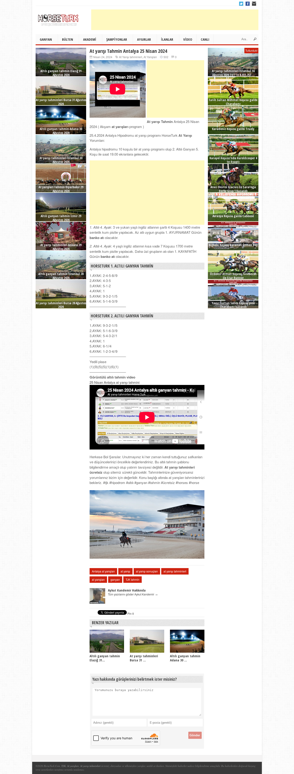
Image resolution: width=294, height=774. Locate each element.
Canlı (205, 39)
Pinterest (254, 4)
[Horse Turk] (59, 19)
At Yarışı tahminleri (130, 57)
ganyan (115, 579)
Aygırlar (144, 39)
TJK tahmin (132, 579)
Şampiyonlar (116, 39)
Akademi (89, 39)
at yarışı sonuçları (147, 571)
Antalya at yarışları (103, 571)
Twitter (241, 4)
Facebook (248, 4)
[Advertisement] (174, 19)
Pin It (130, 613)
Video (187, 39)
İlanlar (167, 39)
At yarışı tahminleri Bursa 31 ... (144, 658)
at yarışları (98, 579)
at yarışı (125, 571)
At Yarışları (150, 57)
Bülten (67, 39)
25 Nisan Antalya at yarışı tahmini (114, 382)
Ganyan (46, 39)
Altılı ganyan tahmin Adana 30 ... (185, 658)
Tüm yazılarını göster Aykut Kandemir (133, 594)
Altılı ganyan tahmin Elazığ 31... (105, 658)
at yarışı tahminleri (175, 571)
